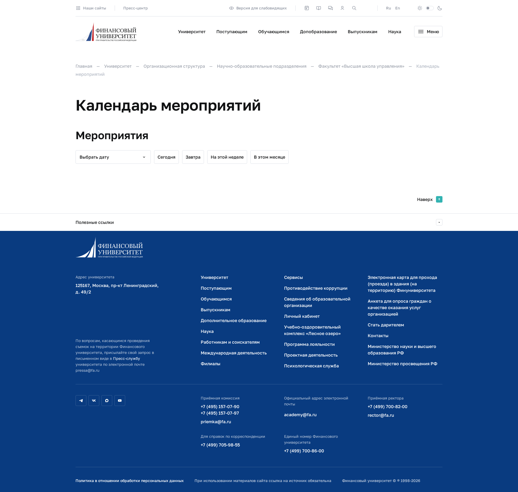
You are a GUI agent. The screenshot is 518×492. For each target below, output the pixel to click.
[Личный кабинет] (342, 8)
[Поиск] (354, 8)
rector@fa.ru (381, 415)
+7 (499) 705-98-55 (220, 444)
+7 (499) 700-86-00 (304, 450)
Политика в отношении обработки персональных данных (130, 480)
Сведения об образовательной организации (317, 302)
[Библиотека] (318, 8)
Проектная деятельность (311, 355)
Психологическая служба (311, 365)
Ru (388, 8)
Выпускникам (362, 31)
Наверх (425, 199)
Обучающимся (273, 31)
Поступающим (231, 31)
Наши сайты (94, 8)
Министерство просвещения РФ (402, 363)
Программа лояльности (309, 344)
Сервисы (293, 277)
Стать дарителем (386, 324)
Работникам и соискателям (230, 342)
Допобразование (318, 31)
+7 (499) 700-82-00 (387, 406)
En (397, 8)
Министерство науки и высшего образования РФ (402, 350)
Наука (394, 31)
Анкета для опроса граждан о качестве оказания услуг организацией (399, 307)
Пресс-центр (135, 8)
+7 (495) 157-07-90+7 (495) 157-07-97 (220, 410)
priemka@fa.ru (216, 421)
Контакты (378, 335)
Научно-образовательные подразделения (261, 66)
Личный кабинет (302, 316)
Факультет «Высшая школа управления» (361, 66)
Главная (84, 66)
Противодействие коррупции (315, 288)
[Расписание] (306, 8)
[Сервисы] (330, 8)
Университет (192, 31)
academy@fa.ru (300, 414)
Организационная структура (174, 66)
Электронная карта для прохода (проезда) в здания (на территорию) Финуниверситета (402, 284)
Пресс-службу (126, 358)
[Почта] (366, 8)
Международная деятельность (234, 353)
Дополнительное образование (234, 320)
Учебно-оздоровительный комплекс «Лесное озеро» (312, 330)
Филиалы (210, 363)
